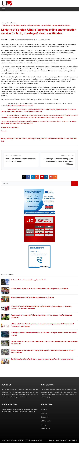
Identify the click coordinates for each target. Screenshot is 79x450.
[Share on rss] (55, 177)
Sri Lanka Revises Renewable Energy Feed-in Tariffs (28, 280)
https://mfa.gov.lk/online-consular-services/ (20, 105)
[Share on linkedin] (33, 177)
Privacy (43, 425)
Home (3, 23)
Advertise (44, 413)
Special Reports (11, 23)
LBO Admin (10, 40)
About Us (44, 409)
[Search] (74, 183)
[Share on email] (51, 177)
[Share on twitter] (24, 177)
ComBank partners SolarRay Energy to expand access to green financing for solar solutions (42, 359)
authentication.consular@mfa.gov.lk (22, 123)
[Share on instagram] (46, 177)
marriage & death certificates (17, 138)
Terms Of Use (45, 429)
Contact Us (44, 417)
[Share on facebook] (28, 177)
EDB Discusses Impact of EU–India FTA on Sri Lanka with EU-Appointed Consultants (39, 289)
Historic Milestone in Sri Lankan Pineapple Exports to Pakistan (32, 297)
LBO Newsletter (46, 421)
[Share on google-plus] (37, 177)
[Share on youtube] (42, 177)
